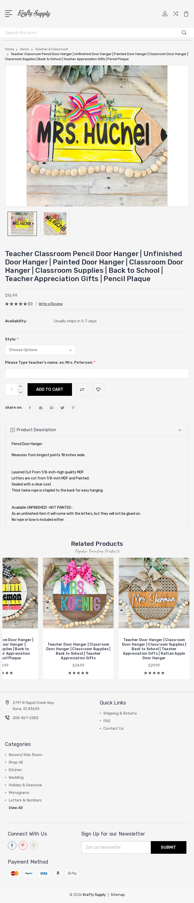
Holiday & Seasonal (25, 785)
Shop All (16, 762)
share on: (13, 407)
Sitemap (118, 895)
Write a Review (51, 304)
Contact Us (113, 728)
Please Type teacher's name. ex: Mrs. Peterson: (50, 362)
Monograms (19, 792)
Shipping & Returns (120, 713)
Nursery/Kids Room (25, 754)
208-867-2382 (25, 718)
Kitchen (15, 770)
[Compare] (175, 16)
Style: (12, 339)
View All (16, 808)
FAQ (106, 721)
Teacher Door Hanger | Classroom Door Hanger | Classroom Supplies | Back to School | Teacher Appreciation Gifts (78, 651)
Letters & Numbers (25, 800)
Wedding (16, 777)
